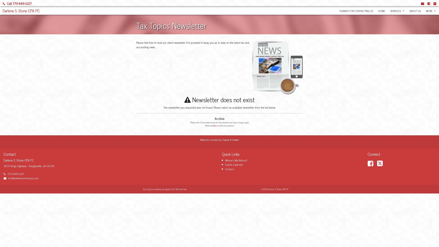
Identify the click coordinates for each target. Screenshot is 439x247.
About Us (415, 11)
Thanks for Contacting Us (356, 11)
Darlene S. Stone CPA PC (21, 11)
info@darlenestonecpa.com (23, 178)
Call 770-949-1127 (19, 3)
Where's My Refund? (236, 160)
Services (395, 11)
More (429, 11)
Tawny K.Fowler (230, 139)
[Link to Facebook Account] (429, 3)
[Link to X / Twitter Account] (435, 3)
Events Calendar (234, 164)
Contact (229, 169)
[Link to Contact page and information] (422, 3)
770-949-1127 (16, 174)
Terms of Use (180, 189)
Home (381, 11)
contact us (214, 125)
